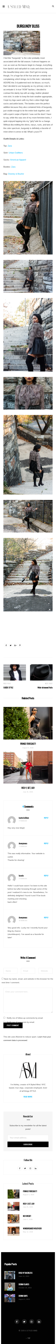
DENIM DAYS (23, 1295)
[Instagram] (31, 1321)
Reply (46, 818)
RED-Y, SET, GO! (27, 787)
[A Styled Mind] (18, 6)
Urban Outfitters (16, 153)
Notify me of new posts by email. (21, 1022)
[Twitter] (24, 1321)
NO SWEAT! (27, 1216)
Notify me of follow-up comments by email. (25, 1018)
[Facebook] (17, 1321)
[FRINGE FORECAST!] (28, 723)
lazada (21, 875)
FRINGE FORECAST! (28, 743)
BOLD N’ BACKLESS (25, 1272)
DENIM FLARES (24, 1284)
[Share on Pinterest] (20, 645)
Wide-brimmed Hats (45, 687)
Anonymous (23, 843)
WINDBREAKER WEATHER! (32, 1228)
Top (28, 1338)
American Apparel (18, 160)
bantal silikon (24, 817)
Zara (10, 146)
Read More (28, 1096)
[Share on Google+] (15, 645)
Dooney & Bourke (16, 174)
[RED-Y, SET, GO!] (28, 767)
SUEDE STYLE (8, 687)
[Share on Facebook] (6, 645)
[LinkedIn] (39, 1321)
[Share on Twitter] (11, 645)
